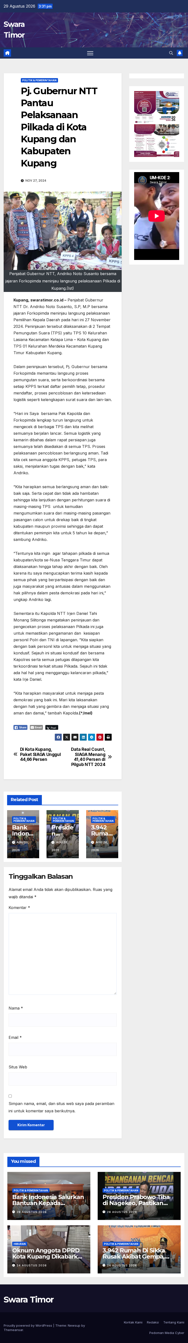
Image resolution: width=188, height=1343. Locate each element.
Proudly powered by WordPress (28, 1325)
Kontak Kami (133, 1322)
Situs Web (18, 1066)
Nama (16, 1008)
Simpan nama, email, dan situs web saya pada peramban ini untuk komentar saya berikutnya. (61, 1107)
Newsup (74, 1325)
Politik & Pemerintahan (39, 80)
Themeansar (13, 1330)
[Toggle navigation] (90, 53)
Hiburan (20, 1243)
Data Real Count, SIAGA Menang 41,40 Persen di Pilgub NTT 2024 (88, 757)
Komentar (19, 907)
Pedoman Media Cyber (166, 1333)
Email (15, 1037)
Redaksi (153, 1322)
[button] (171, 53)
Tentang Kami (173, 1322)
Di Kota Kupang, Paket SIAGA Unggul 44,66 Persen (40, 754)
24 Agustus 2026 (32, 1265)
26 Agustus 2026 (32, 1212)
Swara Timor (28, 1299)
